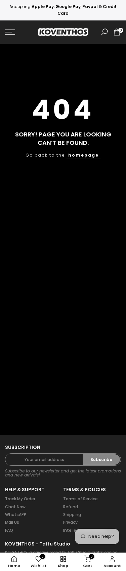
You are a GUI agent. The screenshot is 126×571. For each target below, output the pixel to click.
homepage (83, 155)
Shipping (72, 514)
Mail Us (12, 522)
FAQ (9, 530)
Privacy (70, 522)
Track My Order (20, 499)
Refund (70, 507)
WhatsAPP (15, 514)
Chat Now (15, 507)
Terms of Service (80, 499)
